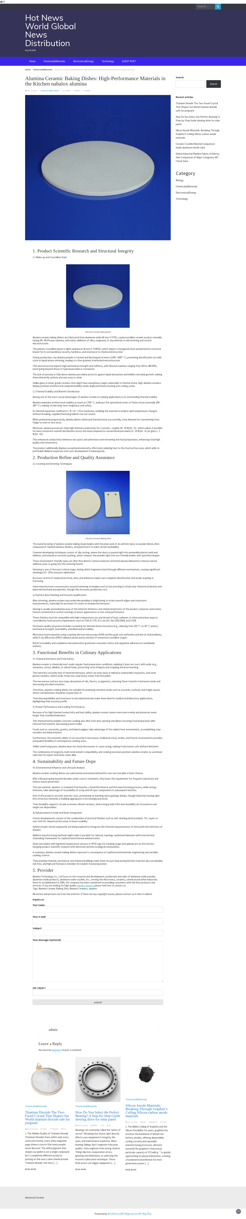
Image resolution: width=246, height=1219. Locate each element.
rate (109, 1125)
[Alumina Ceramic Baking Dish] (98, 295)
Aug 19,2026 (82, 1125)
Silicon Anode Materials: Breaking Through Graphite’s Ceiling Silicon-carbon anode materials (147, 1110)
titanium (54, 1129)
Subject (37, 928)
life (102, 1125)
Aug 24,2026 (32, 1129)
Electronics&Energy (83, 61)
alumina (66, 90)
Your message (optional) (47, 940)
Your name (39, 905)
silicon (163, 1122)
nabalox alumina (85, 885)
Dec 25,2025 (32, 90)
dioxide (43, 1129)
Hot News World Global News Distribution (50, 30)
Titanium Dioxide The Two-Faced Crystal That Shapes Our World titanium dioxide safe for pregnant (47, 1117)
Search (180, 77)
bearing (94, 1125)
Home (32, 61)
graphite (153, 1122)
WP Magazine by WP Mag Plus (136, 1213)
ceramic (76, 90)
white (63, 1129)
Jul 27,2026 (132, 1122)
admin (53, 1030)
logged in (56, 1050)
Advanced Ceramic (34, 1197)
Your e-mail (39, 916)
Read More (30, 1169)
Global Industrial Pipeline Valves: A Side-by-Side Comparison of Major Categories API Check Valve (198, 157)
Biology (180, 180)
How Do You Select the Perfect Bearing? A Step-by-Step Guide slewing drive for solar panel (97, 1115)
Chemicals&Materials (54, 61)
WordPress (113, 1213)
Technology (108, 61)
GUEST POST (129, 61)
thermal (87, 90)
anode (143, 1122)
